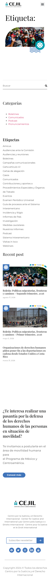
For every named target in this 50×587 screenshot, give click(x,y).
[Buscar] (43, 85)
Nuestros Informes (13, 229)
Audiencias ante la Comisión (18, 150)
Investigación (10, 221)
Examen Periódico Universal (18, 200)
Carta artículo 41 (11, 167)
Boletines (13, 114)
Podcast (12, 120)
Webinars (8, 246)
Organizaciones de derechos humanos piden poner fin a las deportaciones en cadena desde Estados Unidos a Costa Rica (24, 352)
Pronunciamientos (18, 124)
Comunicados (16, 117)
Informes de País (12, 216)
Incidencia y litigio (13, 212)
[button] (42, 4)
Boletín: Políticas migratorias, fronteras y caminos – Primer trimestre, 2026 (25, 333)
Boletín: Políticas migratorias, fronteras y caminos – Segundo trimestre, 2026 (25, 292)
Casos (6, 175)
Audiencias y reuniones (16, 154)
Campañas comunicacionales (19, 162)
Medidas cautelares (13, 225)
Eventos (7, 196)
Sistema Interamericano (16, 237)
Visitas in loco (10, 241)
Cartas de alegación (13, 171)
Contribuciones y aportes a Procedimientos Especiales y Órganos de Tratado (24, 187)
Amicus (7, 146)
